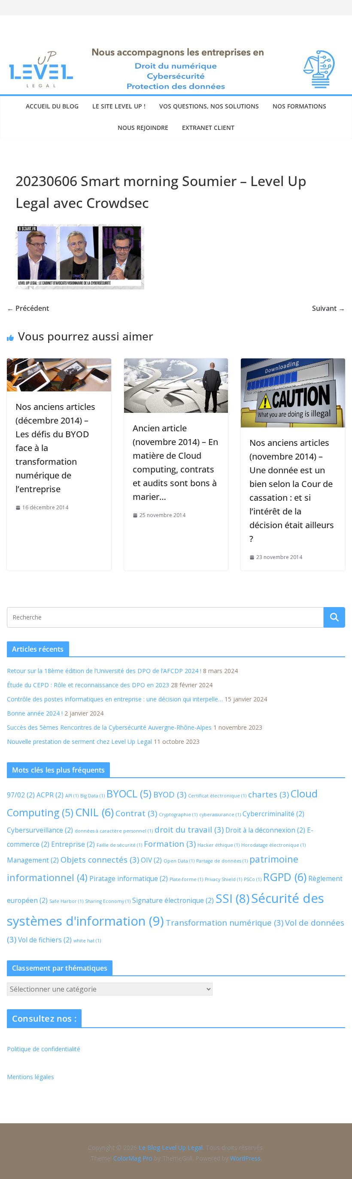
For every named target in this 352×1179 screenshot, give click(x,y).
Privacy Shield (223, 879)
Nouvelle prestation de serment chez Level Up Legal (79, 741)
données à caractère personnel (114, 831)
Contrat (136, 813)
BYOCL (129, 793)
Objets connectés (100, 859)
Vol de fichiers (45, 939)
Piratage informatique (128, 878)
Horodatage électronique (273, 845)
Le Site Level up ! (119, 106)
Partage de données (222, 861)
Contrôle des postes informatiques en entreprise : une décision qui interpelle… (115, 699)
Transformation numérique (224, 922)
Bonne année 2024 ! (35, 713)
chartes (268, 794)
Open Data (179, 861)
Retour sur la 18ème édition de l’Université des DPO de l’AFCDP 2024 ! (104, 671)
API (72, 796)
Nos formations (299, 106)
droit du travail (189, 829)
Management (33, 860)
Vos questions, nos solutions (209, 106)
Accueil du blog (52, 106)
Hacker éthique (218, 845)
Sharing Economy (107, 901)
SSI (232, 898)
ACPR (50, 795)
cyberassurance (220, 815)
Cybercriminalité (273, 813)
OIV (151, 860)
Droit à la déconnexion (265, 830)
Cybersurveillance (40, 830)
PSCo (252, 879)
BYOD (169, 794)
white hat (87, 941)
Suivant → (328, 308)
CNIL (94, 812)
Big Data (92, 796)
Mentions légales (30, 1077)
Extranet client (208, 127)
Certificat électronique (217, 796)
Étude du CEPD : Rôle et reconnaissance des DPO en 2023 (88, 685)
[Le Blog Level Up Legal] (176, 50)
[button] (19, 1160)
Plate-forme (186, 879)
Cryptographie (178, 815)
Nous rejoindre (143, 127)
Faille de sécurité (119, 845)
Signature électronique (173, 900)
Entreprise (73, 844)
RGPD (284, 876)
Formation (170, 843)
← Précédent (28, 308)
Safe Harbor (66, 901)
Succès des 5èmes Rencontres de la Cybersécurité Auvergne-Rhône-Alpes (109, 727)
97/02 (21, 795)
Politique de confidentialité (43, 1049)
